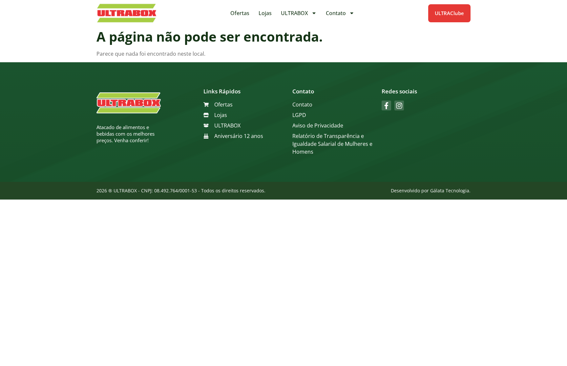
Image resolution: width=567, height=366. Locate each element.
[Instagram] (399, 105)
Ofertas (239, 13)
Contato (336, 13)
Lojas (265, 13)
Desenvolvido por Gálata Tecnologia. (431, 190)
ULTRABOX (294, 13)
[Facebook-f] (386, 105)
